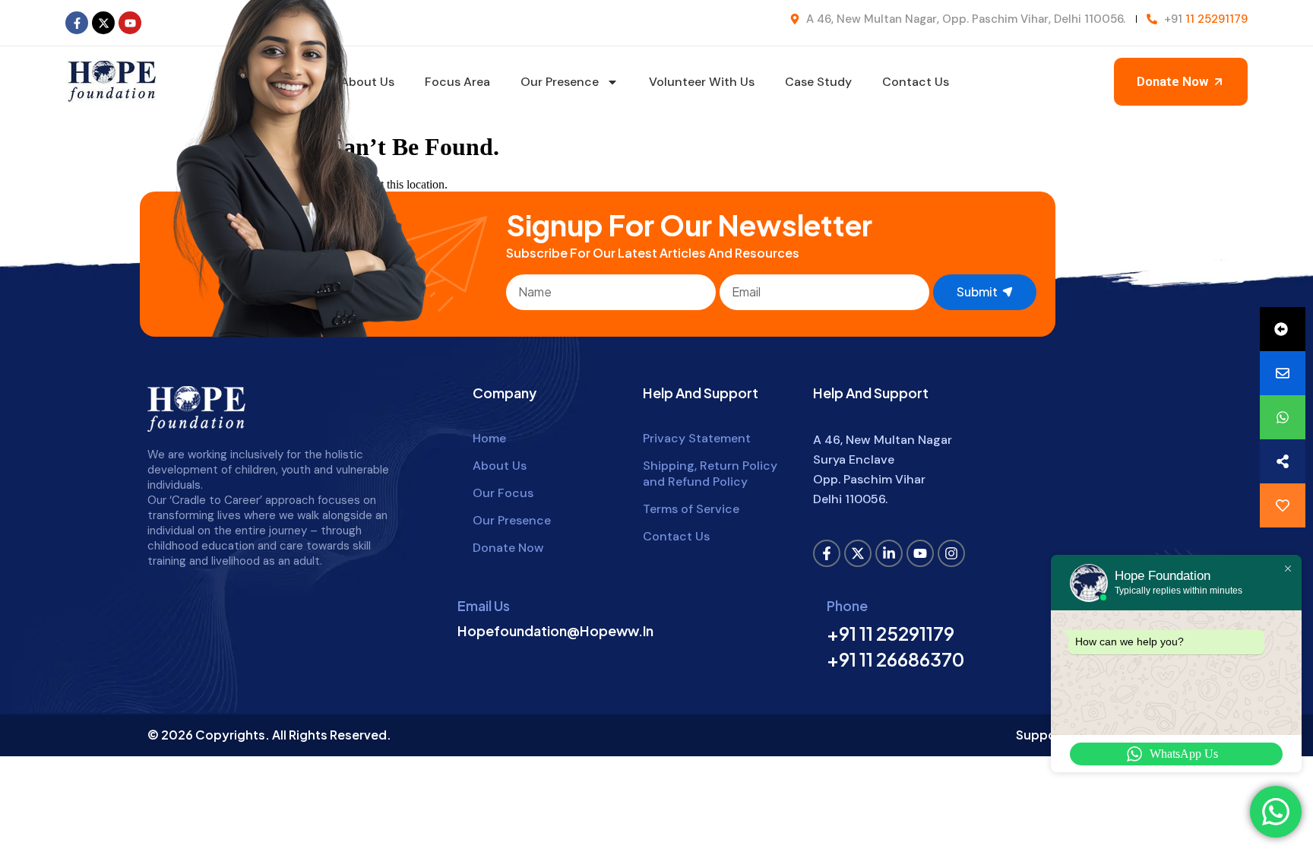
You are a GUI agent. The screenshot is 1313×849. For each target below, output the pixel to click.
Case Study (818, 82)
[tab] (1282, 329)
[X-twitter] (103, 22)
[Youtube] (130, 22)
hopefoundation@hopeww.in (555, 630)
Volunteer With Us (702, 82)
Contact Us (915, 82)
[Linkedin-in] (889, 553)
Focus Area (457, 82)
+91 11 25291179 (890, 633)
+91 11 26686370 (895, 659)
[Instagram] (951, 553)
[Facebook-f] (76, 22)
